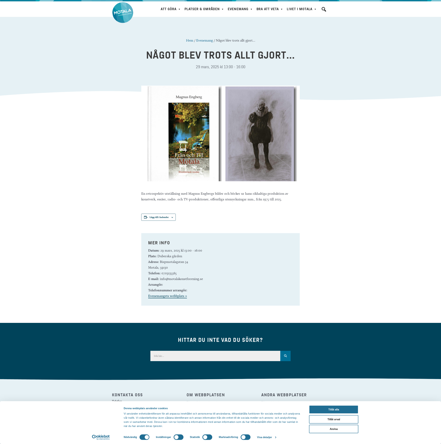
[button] (324, 9)
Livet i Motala (299, 9)
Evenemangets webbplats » (167, 296)
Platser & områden (202, 9)
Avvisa (334, 428)
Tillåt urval (333, 419)
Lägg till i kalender (159, 217)
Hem (189, 40)
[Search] (285, 356)
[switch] (178, 437)
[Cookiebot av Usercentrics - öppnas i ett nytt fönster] (101, 437)
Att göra (168, 9)
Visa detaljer (264, 437)
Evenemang (238, 9)
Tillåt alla (333, 409)
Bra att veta (268, 9)
